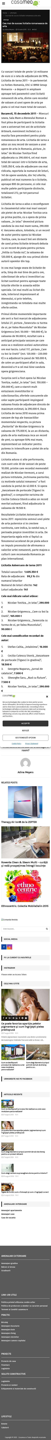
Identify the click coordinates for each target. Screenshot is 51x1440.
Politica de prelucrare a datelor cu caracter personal (24, 1306)
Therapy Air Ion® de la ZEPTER (19, 822)
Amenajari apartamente (11, 1210)
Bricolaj (4, 1322)
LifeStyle (6, 20)
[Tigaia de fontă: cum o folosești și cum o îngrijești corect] (7, 1187)
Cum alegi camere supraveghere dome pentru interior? (24, 1173)
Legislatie (5, 1369)
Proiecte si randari (9, 1385)
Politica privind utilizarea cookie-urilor (18, 1302)
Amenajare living (8, 1333)
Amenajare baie (8, 1330)
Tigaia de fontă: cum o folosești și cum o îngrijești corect (25, 1192)
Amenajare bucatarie (10, 1326)
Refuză (25, 730)
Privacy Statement (31, 744)
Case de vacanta (8, 1218)
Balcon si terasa (8, 1267)
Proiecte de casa (8, 1361)
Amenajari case (7, 1214)
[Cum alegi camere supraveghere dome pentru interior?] (7, 1168)
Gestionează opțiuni (25, 738)
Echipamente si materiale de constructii (18, 1389)
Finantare (5, 1365)
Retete (4, 1424)
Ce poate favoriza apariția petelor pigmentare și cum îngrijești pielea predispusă (22, 1026)
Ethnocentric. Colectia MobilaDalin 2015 (24, 906)
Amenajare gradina (9, 1263)
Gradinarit (5, 1271)
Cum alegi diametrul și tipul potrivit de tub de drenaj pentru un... (37, 1064)
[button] (47, 696)
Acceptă (25, 723)
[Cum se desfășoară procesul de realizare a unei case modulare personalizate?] (13, 1052)
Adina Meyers (9, 29)
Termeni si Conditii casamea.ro (14, 1309)
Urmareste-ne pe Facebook (18, 1079)
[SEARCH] (47, 928)
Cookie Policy (16, 744)
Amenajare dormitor (10, 1337)
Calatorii (5, 1428)
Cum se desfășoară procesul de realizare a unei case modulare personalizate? (12, 1066)
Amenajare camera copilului (13, 1341)
